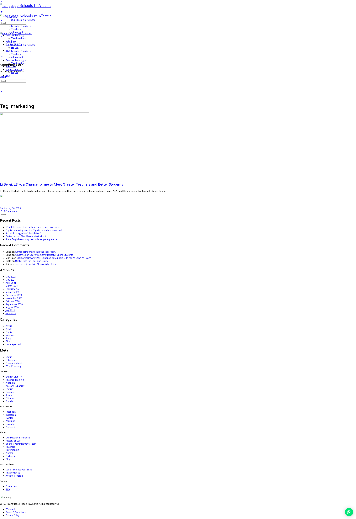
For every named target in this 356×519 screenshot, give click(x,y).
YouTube (10, 420)
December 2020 (14, 295)
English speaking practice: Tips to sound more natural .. (34, 230)
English (9, 332)
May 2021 (11, 279)
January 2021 (12, 292)
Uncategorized (13, 344)
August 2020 (12, 307)
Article (9, 329)
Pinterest (10, 427)
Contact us (11, 486)
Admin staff (17, 57)
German (10, 392)
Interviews (11, 335)
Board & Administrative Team (21, 443)
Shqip (8, 338)
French (9, 401)
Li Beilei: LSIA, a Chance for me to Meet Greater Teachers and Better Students (61, 185)
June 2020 (11, 313)
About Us (10, 41)
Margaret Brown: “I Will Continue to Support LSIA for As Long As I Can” (54, 257)
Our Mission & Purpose (23, 44)
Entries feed (12, 360)
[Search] (1, 55)
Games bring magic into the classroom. (35, 251)
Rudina (4, 208)
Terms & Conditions (16, 512)
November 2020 (14, 298)
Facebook (11, 411)
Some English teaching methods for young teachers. (33, 239)
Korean (9, 395)
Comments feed (14, 363)
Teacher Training (15, 60)
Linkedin (10, 424)
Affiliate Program (14, 475)
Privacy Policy (12, 515)
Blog (8, 75)
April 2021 (11, 282)
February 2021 (13, 288)
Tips (8, 341)
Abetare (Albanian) (15, 385)
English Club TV (14, 69)
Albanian (10, 382)
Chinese (10, 398)
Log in (14, 72)
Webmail (10, 509)
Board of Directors (21, 51)
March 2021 (12, 285)
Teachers (16, 54)
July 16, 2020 (14, 208)
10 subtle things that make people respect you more (33, 227)
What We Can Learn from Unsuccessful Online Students (44, 254)
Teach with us (18, 63)
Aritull (9, 325)
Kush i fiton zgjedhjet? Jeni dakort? (23, 233)
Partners (10, 456)
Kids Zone (11, 66)
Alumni (9, 452)
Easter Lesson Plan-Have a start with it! (26, 236)
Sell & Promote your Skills (19, 469)
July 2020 (10, 310)
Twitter (9, 417)
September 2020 (14, 304)
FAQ (8, 489)
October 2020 (13, 301)
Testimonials (12, 449)
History (15, 48)
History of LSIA (13, 440)
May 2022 (11, 276)
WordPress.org (13, 366)
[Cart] (1, 58)
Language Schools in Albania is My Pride (35, 264)
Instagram (11, 414)
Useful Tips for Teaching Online (32, 260)
